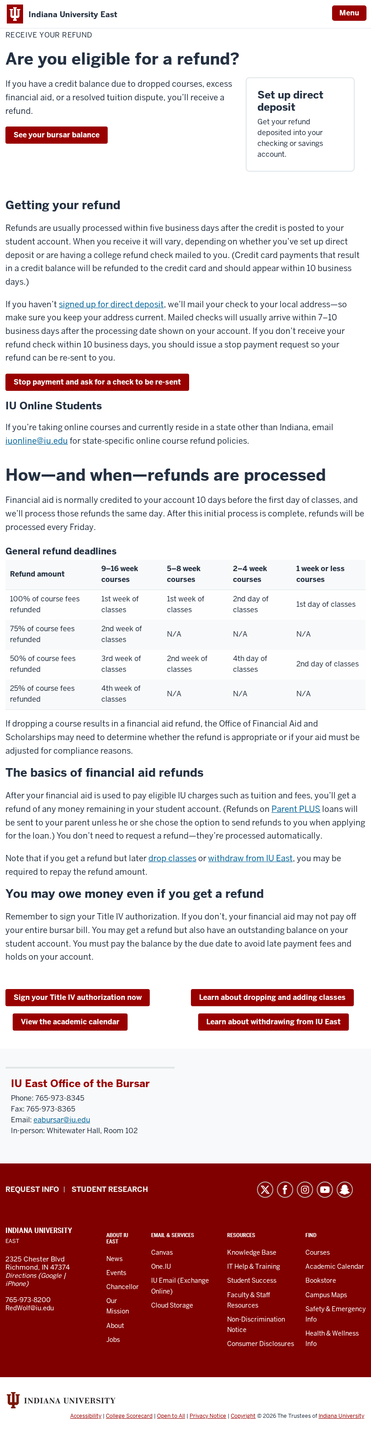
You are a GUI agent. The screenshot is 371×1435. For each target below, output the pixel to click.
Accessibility (85, 1416)
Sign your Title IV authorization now (78, 997)
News (114, 1259)
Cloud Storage (172, 1305)
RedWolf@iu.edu (29, 1308)
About (115, 1326)
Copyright (243, 1416)
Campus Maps (326, 1295)
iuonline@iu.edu (36, 441)
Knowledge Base (251, 1252)
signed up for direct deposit (111, 304)
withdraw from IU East (250, 858)
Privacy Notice (208, 1416)
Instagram (305, 1190)
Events (116, 1273)
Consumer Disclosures (260, 1344)
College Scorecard (129, 1416)
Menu (349, 13)
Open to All (171, 1416)
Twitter (265, 1190)
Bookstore (320, 1280)
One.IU (161, 1266)
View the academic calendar (70, 1022)
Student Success (251, 1280)
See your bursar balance (57, 135)
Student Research (109, 1189)
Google (51, 1275)
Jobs (113, 1340)
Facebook (285, 1190)
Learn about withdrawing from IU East (273, 1022)
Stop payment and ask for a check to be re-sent (97, 382)
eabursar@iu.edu (61, 1120)
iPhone (15, 1284)
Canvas (162, 1252)
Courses (317, 1252)
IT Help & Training (253, 1266)
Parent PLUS (295, 809)
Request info (32, 1189)
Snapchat (345, 1190)
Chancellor (122, 1287)
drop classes (172, 858)
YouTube (325, 1190)
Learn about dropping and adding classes (272, 997)
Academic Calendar (334, 1266)
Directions (20, 1275)
